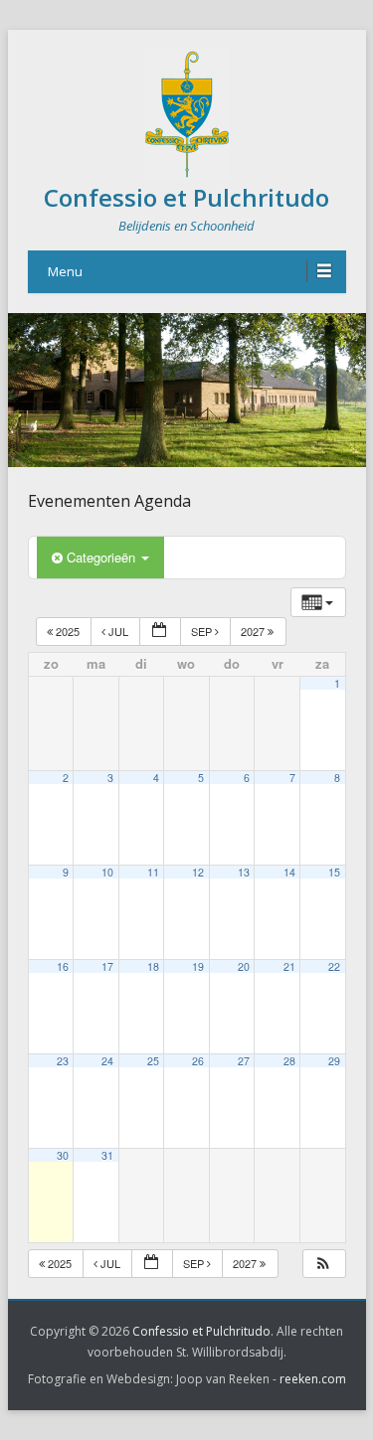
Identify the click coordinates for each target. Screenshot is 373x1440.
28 (289, 1060)
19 (198, 966)
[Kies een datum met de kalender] (160, 631)
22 (334, 966)
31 (107, 1155)
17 (107, 966)
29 (334, 1060)
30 (63, 1155)
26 (198, 1060)
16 (63, 966)
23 (63, 1060)
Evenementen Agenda (109, 501)
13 (244, 872)
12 (198, 872)
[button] (323, 1263)
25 (153, 1060)
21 (289, 966)
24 (107, 1060)
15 (334, 872)
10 (107, 872)
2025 (68, 631)
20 (244, 966)
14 (289, 872)
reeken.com (313, 1378)
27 (244, 1060)
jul (118, 631)
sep (203, 631)
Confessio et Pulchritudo (186, 197)
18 (153, 966)
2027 (254, 631)
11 (153, 872)
